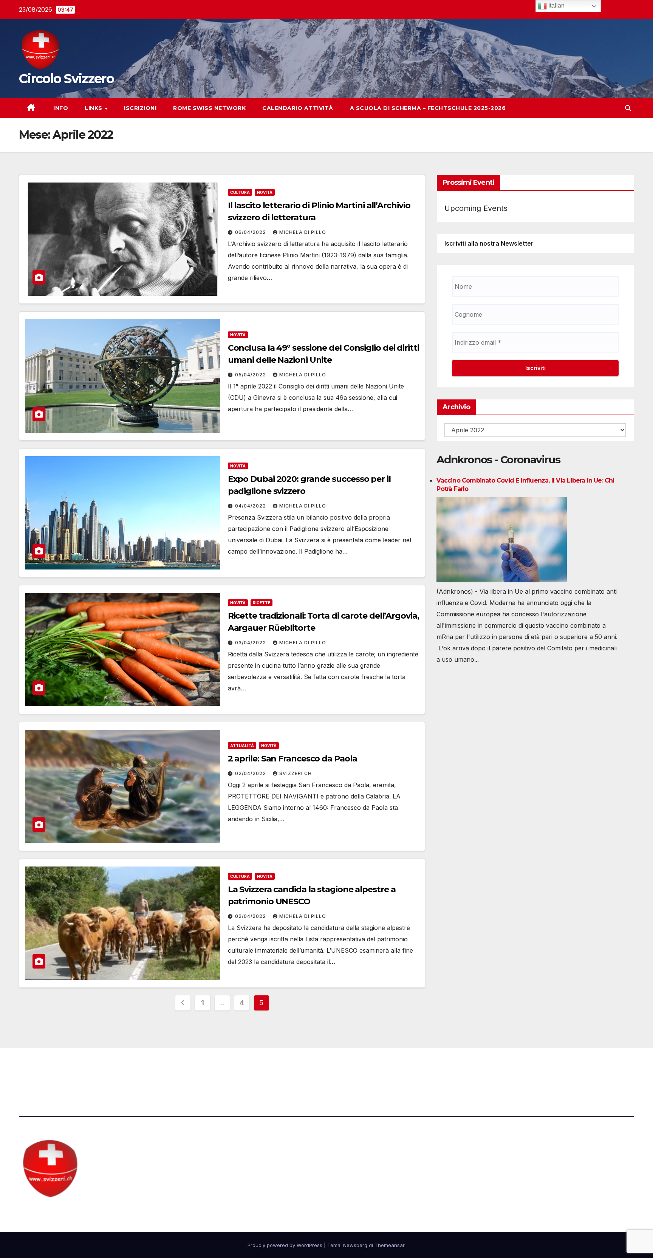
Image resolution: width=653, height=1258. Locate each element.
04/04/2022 (251, 506)
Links (94, 108)
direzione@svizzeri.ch (217, 1069)
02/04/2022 (251, 773)
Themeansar (389, 1245)
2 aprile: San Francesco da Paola (292, 759)
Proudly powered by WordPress (286, 1245)
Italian (556, 5)
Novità (264, 192)
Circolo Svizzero (66, 79)
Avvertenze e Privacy (363, 1069)
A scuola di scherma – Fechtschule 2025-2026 (428, 108)
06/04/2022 (251, 232)
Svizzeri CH (295, 773)
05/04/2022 (251, 375)
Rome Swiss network (209, 108)
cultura (240, 192)
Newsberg (355, 1245)
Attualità (242, 745)
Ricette (261, 602)
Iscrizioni (140, 108)
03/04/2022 (251, 642)
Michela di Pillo (302, 232)
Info (60, 108)
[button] (628, 108)
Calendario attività (297, 108)
